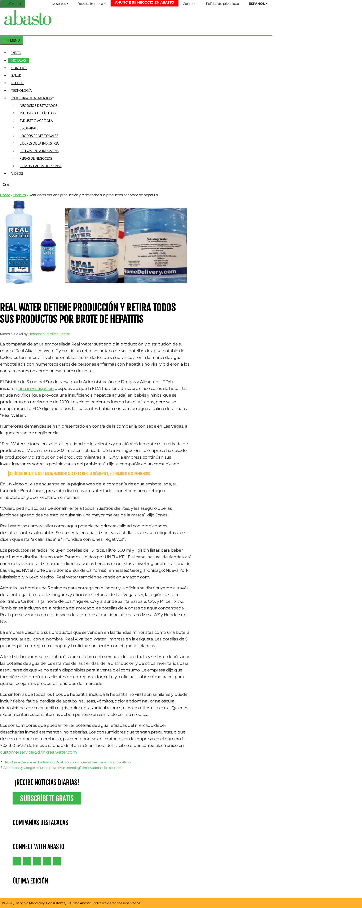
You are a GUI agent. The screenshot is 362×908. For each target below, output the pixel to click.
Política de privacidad (222, 4)
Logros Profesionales (39, 135)
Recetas (17, 83)
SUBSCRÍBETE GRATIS (47, 798)
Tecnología (21, 90)
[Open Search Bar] (6, 185)
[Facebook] (57, 861)
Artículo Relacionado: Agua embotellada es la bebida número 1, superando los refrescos (79, 473)
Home (5, 195)
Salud (16, 75)
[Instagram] (37, 861)
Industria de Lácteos (38, 113)
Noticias (18, 60)
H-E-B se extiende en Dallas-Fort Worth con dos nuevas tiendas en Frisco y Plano (67, 762)
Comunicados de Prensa (41, 166)
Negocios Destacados (38, 105)
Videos (17, 173)
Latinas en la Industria (39, 151)
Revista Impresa (90, 4)
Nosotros (59, 4)
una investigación (36, 388)
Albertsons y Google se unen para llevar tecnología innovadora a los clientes (62, 768)
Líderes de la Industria (39, 143)
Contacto (190, 4)
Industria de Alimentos (31, 98)
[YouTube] (47, 861)
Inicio (16, 52)
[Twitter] (17, 861)
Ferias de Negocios (36, 158)
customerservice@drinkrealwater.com (38, 752)
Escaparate (29, 128)
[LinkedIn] (27, 861)
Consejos (19, 68)
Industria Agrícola (36, 120)
